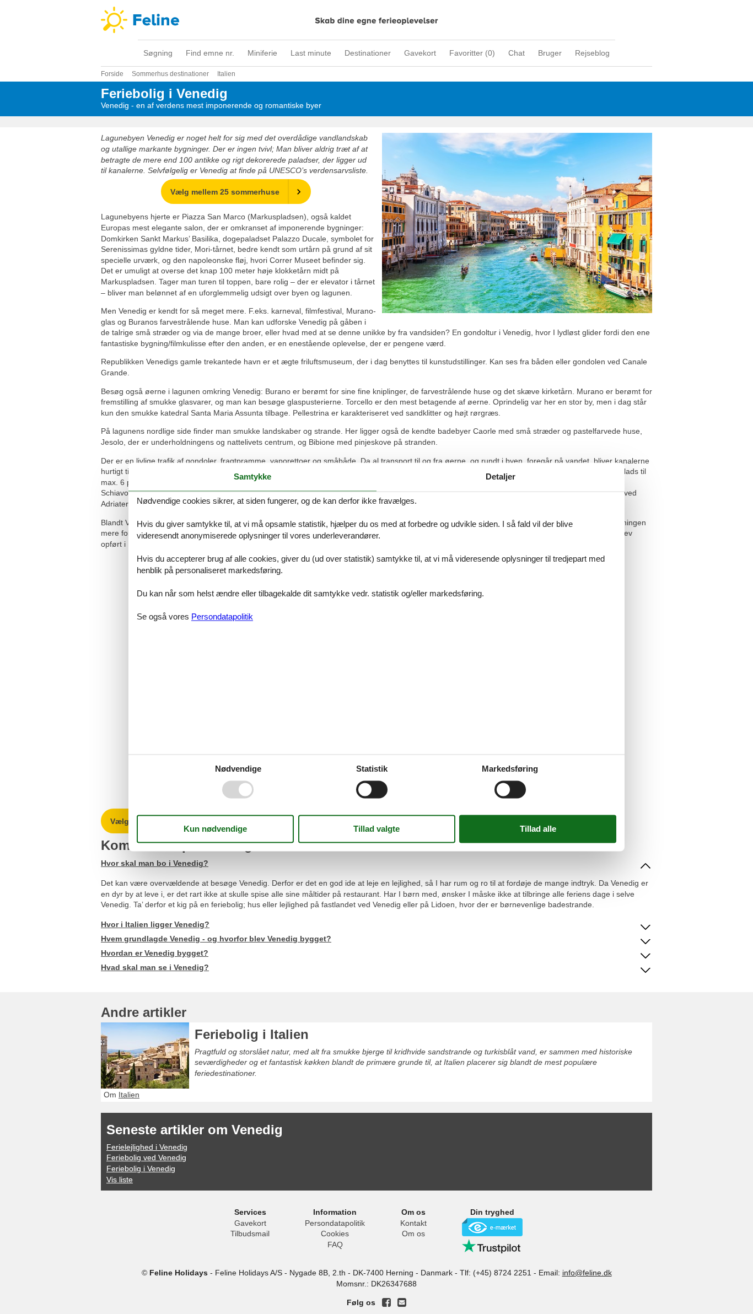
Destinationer (368, 53)
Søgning (158, 53)
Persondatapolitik (335, 1223)
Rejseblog (592, 53)
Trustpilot (492, 1246)
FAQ (335, 1244)
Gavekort (420, 53)
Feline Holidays (376, 20)
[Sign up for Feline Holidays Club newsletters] (401, 1302)
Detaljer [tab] (500, 476)
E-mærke (492, 1227)
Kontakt (413, 1223)
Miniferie (262, 53)
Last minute (311, 53)
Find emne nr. (210, 53)
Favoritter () (472, 53)
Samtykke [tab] (252, 476)
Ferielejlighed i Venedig (146, 1147)
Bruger (550, 53)
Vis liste (119, 1179)
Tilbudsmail (250, 1233)
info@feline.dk (587, 1272)
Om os (413, 1233)
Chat (516, 53)
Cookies (335, 1233)
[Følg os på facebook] (386, 1302)
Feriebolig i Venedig (140, 1168)
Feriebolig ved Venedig (146, 1157)
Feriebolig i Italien (252, 1034)
